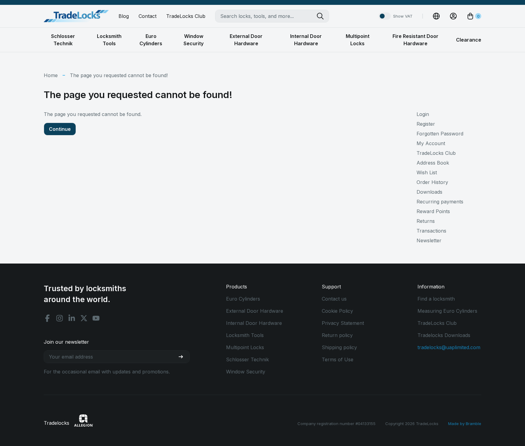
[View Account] (453, 16)
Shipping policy (339, 347)
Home (51, 75)
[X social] (84, 318)
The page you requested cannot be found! (119, 75)
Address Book (433, 163)
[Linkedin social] (71, 318)
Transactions (431, 231)
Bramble (473, 423)
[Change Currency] (436, 16)
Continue (60, 129)
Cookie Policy (337, 311)
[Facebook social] (47, 318)
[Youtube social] (96, 318)
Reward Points (433, 211)
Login (423, 114)
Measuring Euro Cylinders (447, 311)
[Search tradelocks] (323, 16)
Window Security (245, 372)
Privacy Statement (343, 323)
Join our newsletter (66, 342)
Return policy (337, 335)
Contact (147, 16)
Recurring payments (440, 202)
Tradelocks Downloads (443, 335)
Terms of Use (337, 359)
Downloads (429, 192)
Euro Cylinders (243, 299)
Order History (432, 182)
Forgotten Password (440, 134)
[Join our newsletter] (183, 357)
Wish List (427, 172)
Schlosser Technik (247, 359)
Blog (123, 16)
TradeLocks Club (185, 16)
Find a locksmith (436, 299)
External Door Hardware (254, 311)
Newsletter (429, 240)
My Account (431, 143)
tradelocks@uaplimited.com (448, 347)
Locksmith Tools (245, 335)
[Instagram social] (59, 318)
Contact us (334, 299)
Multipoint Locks (245, 347)
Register (426, 124)
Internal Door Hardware (254, 323)
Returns (426, 221)
